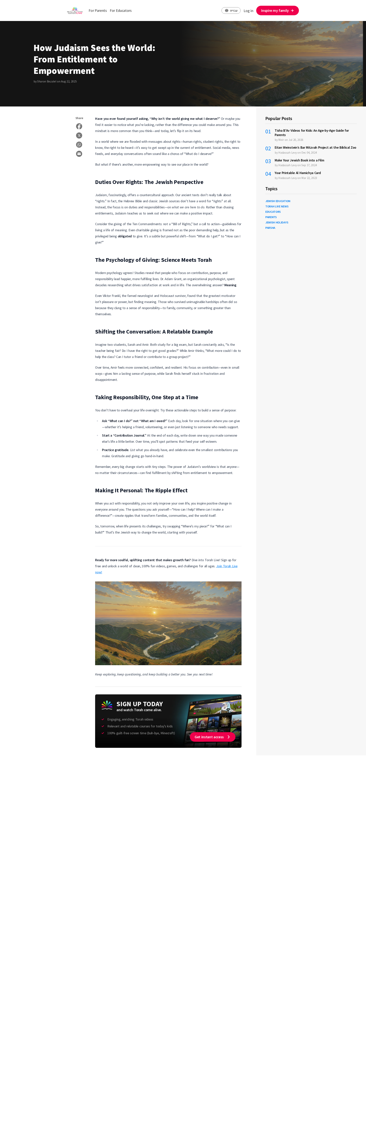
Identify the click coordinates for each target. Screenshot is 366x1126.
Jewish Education (277, 201)
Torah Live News (276, 206)
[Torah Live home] (75, 10)
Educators (273, 212)
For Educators (121, 10)
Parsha (270, 228)
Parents (271, 217)
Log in (248, 10)
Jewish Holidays (276, 222)
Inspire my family (275, 10)
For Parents (98, 10)
